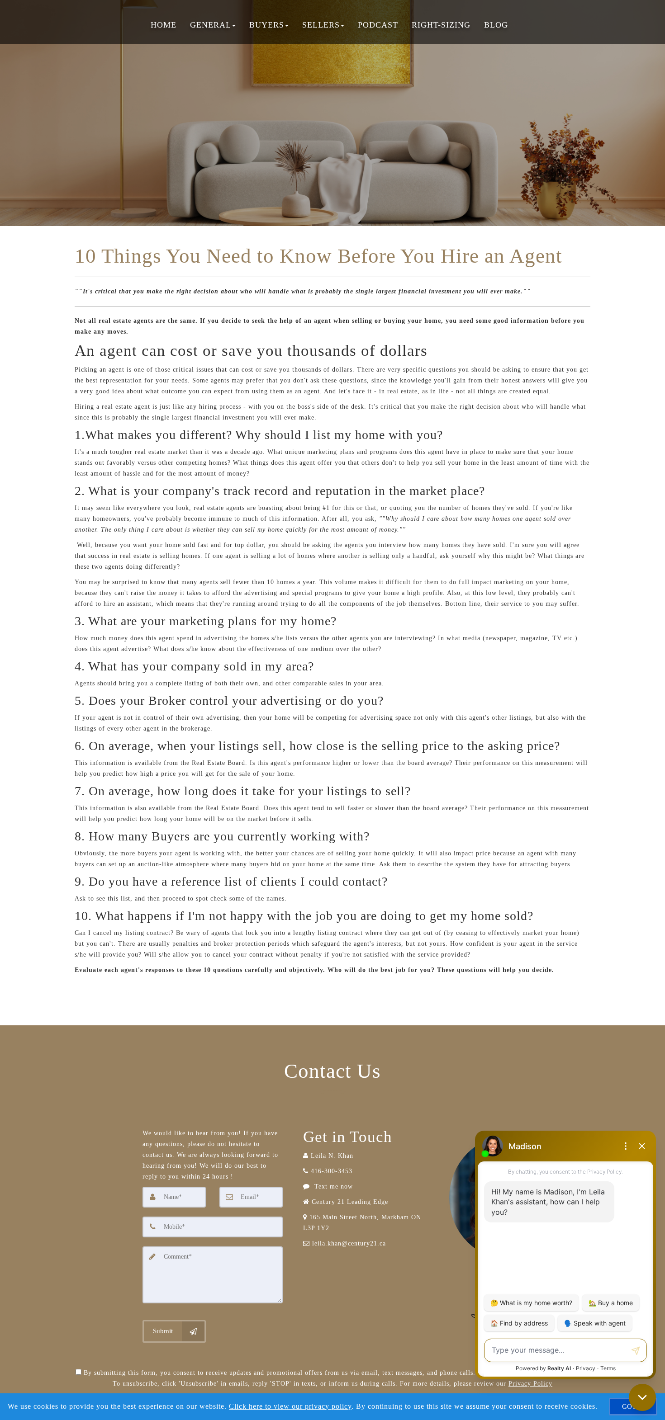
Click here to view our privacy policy (290, 1406)
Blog (496, 24)
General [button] (210, 24)
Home (163, 24)
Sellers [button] (321, 24)
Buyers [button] (266, 24)
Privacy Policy (530, 1383)
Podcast (378, 24)
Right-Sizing (441, 24)
